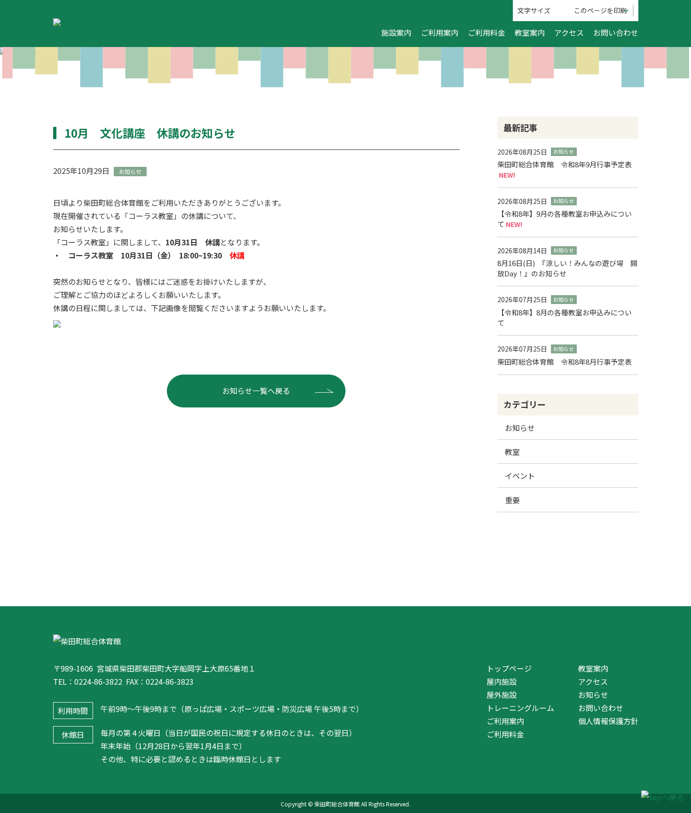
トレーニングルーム (520, 707)
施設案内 (396, 32)
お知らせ (520, 427)
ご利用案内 (439, 32)
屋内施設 (502, 681)
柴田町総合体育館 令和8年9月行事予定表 (564, 164)
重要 (512, 500)
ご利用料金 (486, 32)
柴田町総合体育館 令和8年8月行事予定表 (564, 362)
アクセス (569, 32)
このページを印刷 (600, 10)
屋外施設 (502, 694)
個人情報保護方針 (608, 721)
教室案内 (530, 32)
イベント (520, 475)
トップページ (509, 668)
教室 (512, 451)
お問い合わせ (615, 32)
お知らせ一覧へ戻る (256, 390)
